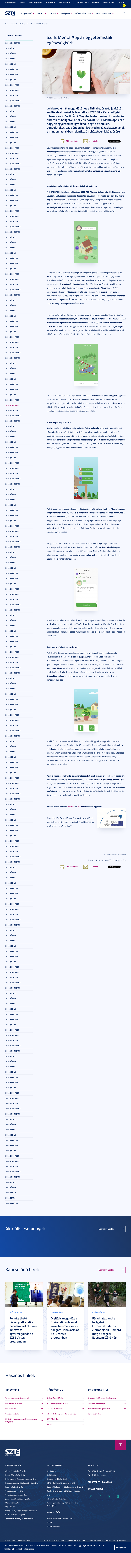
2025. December (12, 85)
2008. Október (11, 1166)
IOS (79, 806)
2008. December (12, 1156)
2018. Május (10, 562)
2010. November (12, 1035)
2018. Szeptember (13, 541)
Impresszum (111, 1540)
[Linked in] (91, 1496)
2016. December (12, 652)
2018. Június (10, 557)
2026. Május (10, 58)
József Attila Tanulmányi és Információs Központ (65, 1487)
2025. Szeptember (13, 100)
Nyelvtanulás (10, 1408)
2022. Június (10, 305)
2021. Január (10, 394)
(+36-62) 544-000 (99, 1475)
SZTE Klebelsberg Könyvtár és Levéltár (61, 1414)
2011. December (12, 967)
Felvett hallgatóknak (35, 2)
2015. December (12, 715)
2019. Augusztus (12, 484)
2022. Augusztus (12, 295)
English (121, 3)
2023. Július (10, 237)
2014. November (12, 783)
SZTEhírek (22, 24)
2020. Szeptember (13, 415)
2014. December (12, 778)
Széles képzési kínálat (55, 1398)
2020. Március (11, 447)
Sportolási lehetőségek (97, 1403)
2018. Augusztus (12, 547)
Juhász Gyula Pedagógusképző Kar (18, 1499)
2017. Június (10, 620)
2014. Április (10, 820)
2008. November (12, 1161)
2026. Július (10, 48)
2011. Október (11, 977)
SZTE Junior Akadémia (55, 1408)
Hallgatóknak (50, 2)
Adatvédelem (108, 3)
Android (71, 806)
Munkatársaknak (64, 2)
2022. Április (10, 316)
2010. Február (11, 1082)
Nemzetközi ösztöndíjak (14, 1403)
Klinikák (50, 1522)
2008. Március (11, 1203)
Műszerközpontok (83, 13)
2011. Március (11, 1014)
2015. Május (10, 751)
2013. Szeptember (13, 856)
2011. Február (11, 1019)
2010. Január (10, 1087)
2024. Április (10, 190)
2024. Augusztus (12, 169)
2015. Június (10, 746)
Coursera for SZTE (12, 1414)
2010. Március (11, 1077)
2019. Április (10, 505)
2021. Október (11, 347)
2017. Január (10, 646)
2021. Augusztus (12, 358)
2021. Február (11, 389)
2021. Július (10, 363)
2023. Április (10, 253)
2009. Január (10, 1150)
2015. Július (10, 741)
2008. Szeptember (13, 1171)
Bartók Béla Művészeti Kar (15, 1475)
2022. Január (10, 331)
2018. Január (10, 583)
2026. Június (10, 53)
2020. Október (11, 410)
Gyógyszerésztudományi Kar (16, 1495)
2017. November (12, 594)
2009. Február (11, 1145)
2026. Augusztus (12, 43)
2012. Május (10, 940)
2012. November (12, 909)
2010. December (12, 1030)
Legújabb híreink (15, 1312)
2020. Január (10, 457)
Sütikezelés (46, 1540)
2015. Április (10, 757)
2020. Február (11, 452)
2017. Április (10, 631)
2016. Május (10, 688)
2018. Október (11, 536)
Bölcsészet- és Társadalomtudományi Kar (21, 1479)
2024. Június (10, 179)
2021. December (12, 337)
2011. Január (10, 1024)
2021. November (12, 342)
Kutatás (53, 13)
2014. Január (10, 835)
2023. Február (11, 263)
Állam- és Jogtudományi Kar (15, 1471)
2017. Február (11, 641)
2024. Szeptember (13, 163)
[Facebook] (100, 1496)
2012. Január (10, 961)
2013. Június (10, 872)
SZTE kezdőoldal (10, 2)
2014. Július (10, 804)
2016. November (12, 657)
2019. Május (10, 499)
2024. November (12, 153)
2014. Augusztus (12, 799)
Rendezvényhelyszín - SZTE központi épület (63, 1491)
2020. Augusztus (12, 421)
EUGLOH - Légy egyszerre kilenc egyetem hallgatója (21, 1420)
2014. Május (10, 814)
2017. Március (11, 636)
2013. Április (10, 883)
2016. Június (10, 683)
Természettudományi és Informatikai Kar (20, 1518)
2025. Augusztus (12, 106)
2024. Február (11, 200)
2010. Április (10, 1072)
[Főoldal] (10, 13)
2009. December (12, 1093)
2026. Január (10, 79)
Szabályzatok (52, 1475)
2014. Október (11, 788)
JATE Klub (50, 1424)
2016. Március (11, 699)
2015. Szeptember (13, 730)
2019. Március (11, 510)
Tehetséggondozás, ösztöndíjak (17, 1398)
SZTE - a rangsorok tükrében (57, 1403)
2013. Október (11, 851)
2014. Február (11, 830)
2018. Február (11, 578)
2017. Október (11, 599)
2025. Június (10, 116)
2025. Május (10, 121)
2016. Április (10, 694)
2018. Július (10, 552)
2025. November (12, 90)
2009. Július (10, 1119)
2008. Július (10, 1182)
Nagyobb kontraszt (124, 5)
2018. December (12, 526)
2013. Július (10, 867)
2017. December (12, 589)
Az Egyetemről (26, 13)
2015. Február (11, 767)
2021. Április (10, 379)
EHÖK (49, 1495)
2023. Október (11, 221)
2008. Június (10, 1187)
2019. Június (10, 494)
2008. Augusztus (12, 1177)
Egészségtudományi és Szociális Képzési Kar (22, 1483)
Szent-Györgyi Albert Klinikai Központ (61, 1518)
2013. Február (11, 893)
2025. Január (10, 142)
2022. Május (10, 310)
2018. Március (11, 573)
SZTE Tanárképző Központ (15, 1514)
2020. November (42, 24)
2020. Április (10, 442)
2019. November (12, 468)
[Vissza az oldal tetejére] (120, 1445)
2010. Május (10, 1066)
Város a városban (94, 1414)
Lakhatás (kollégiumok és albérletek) (102, 1398)
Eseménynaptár (106, 1228)
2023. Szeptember (13, 226)
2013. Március (11, 888)
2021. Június (10, 368)
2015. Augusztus (12, 736)
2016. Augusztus (12, 673)
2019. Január (10, 520)
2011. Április (10, 1009)
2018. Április (10, 568)
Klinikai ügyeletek (53, 1526)
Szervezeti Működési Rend (57, 1479)
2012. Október (11, 914)
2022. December (12, 274)
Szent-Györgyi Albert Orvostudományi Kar (21, 1510)
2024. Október (11, 158)
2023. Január (10, 268)
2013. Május (10, 877)
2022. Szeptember (13, 289)
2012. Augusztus (12, 925)
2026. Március (11, 69)
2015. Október (11, 725)
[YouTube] (118, 1496)
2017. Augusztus (12, 610)
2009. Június (10, 1124)
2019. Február (11, 515)
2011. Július (10, 993)
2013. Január (10, 898)
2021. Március (11, 384)
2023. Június (10, 242)
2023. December (12, 211)
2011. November (12, 972)
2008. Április (10, 1192)
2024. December (12, 148)
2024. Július (10, 174)
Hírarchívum (31, 24)
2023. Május (10, 247)
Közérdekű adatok (96, 1540)
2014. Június (10, 809)
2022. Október (11, 284)
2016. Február (11, 704)
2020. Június (10, 431)
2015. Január (10, 772)
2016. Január (10, 709)
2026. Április (10, 64)
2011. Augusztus (12, 988)
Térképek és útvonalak (100, 1482)
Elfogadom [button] (121, 1547)
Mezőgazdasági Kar (12, 1503)
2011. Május (10, 1003)
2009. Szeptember (13, 1108)
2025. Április (10, 127)
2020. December (12, 400)
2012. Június (10, 935)
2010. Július (10, 1056)
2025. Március (11, 132)
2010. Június (10, 1061)
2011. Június (10, 998)
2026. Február (11, 74)
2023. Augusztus (12, 232)
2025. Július (10, 111)
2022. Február (11, 326)
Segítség (122, 1540)
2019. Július (10, 489)
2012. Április (10, 946)
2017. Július (10, 615)
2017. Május (10, 625)
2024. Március (11, 195)
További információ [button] (24, 1549)
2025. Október (11, 95)
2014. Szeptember (13, 793)
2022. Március (11, 321)
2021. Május (10, 373)
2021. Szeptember (13, 352)
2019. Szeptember (13, 478)
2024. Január (10, 205)
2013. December (12, 841)
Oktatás (41, 13)
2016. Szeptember (13, 667)
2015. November (12, 720)
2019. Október (11, 473)
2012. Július (10, 930)
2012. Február (11, 956)
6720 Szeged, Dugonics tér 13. (103, 1471)
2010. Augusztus (12, 1051)
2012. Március (11, 951)
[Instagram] (109, 1496)
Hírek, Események (104, 13)
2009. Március (11, 1140)
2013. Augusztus (12, 862)
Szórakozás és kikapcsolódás (99, 1408)
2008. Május (10, 1198)
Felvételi (22, 2)
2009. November (12, 1098)
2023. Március (11, 258)
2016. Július (10, 678)
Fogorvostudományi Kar (14, 1487)
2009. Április (10, 1135)
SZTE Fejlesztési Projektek (57, 1499)
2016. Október (11, 662)
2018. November (12, 531)
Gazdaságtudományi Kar (14, 1491)
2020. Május (10, 436)
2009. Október (11, 1103)
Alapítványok (51, 1471)
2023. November (12, 216)
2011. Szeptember (13, 982)
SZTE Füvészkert (53, 1419)
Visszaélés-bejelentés (76, 1540)
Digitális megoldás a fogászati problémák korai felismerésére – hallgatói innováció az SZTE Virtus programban (65, 1328)
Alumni (80, 2)
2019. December (12, 463)
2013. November (12, 846)
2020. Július (10, 426)
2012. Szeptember (13, 919)
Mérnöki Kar (10, 1506)
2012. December (12, 904)
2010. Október (11, 1040)
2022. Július (10, 300)
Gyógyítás (65, 13)
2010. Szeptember (13, 1045)
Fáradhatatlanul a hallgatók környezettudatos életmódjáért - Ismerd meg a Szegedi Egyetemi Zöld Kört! (106, 1328)
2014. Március (11, 825)
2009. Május (10, 1129)
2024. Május (10, 184)
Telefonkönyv (93, 3)
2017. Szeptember (13, 604)
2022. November (12, 279)
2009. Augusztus (12, 1114)
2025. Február (11, 137)
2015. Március (11, 762)
